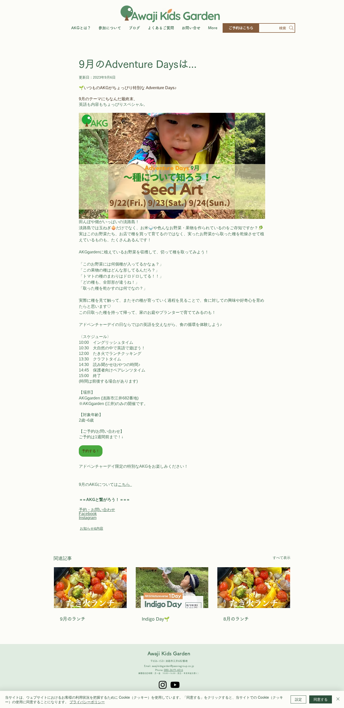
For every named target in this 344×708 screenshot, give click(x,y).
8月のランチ (236, 619)
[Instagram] (162, 685)
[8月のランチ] (253, 587)
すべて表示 (281, 558)
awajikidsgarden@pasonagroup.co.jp (173, 666)
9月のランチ (72, 619)
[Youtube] (175, 685)
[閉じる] (338, 699)
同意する (321, 699)
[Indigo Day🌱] (172, 587)
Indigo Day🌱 (155, 619)
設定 (298, 699)
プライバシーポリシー (87, 701)
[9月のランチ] (90, 587)
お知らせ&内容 (91, 528)
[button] (110, 28)
